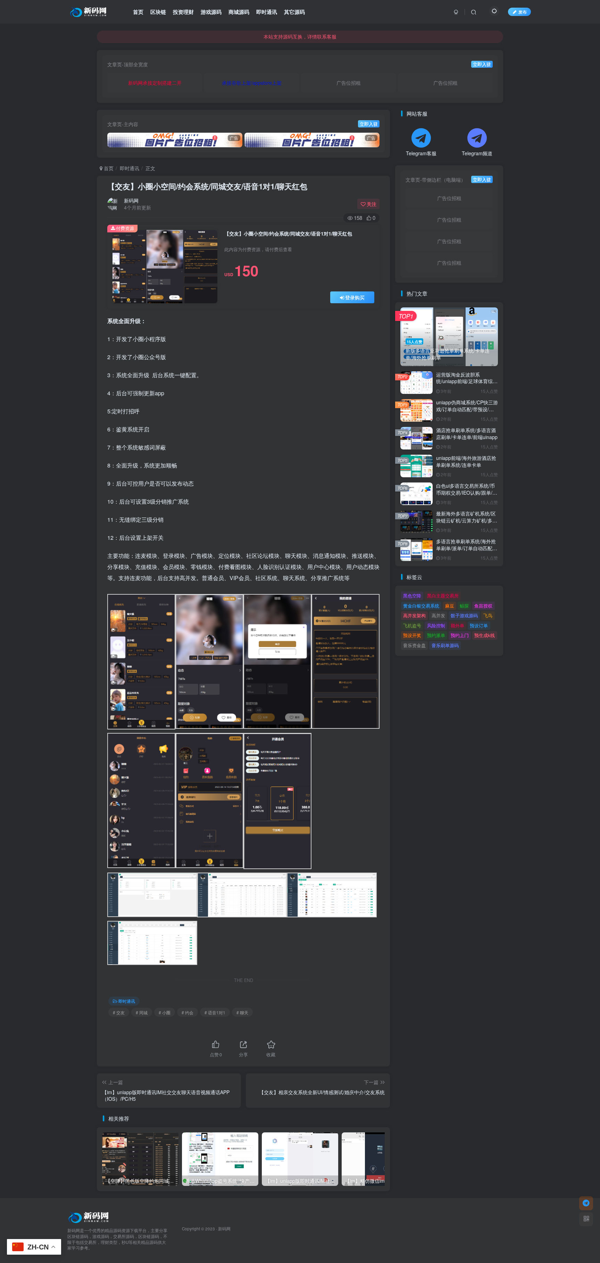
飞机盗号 (412, 625)
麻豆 (449, 605)
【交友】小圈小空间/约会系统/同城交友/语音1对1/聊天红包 (207, 186)
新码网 (131, 200)
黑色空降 (412, 595)
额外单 (457, 625)
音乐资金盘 (414, 645)
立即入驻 (482, 64)
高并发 (438, 615)
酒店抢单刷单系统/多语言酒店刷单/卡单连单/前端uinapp (467, 433)
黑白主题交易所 (443, 595)
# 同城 (142, 1012)
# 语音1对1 (215, 1012)
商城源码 (238, 12)
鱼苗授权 (483, 605)
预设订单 (479, 625)
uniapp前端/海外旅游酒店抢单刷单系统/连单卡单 (466, 461)
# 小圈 (164, 1012)
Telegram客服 (421, 153)
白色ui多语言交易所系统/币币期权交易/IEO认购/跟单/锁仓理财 (466, 492)
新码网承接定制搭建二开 (155, 82)
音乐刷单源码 (445, 645)
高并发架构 (414, 615)
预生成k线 (484, 635)
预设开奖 (412, 635)
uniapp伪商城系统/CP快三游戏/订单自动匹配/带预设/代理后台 (467, 409)
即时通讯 (266, 12)
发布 (522, 12)
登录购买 (355, 297)
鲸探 (464, 605)
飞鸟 (487, 615)
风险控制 (436, 625)
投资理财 (183, 12)
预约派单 (436, 635)
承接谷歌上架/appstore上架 (252, 82)
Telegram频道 (477, 153)
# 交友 (119, 1012)
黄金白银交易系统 (421, 605)
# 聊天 (242, 1012)
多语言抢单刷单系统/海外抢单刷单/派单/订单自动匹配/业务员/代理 (466, 548)
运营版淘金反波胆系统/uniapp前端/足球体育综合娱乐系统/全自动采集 (467, 381)
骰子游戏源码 (464, 615)
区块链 (158, 12)
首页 (138, 12)
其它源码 (294, 12)
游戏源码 (211, 12)
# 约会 (187, 1012)
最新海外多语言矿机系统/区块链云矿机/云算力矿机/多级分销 (466, 520)
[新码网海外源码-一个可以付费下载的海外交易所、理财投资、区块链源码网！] (89, 1216)
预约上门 (460, 635)
